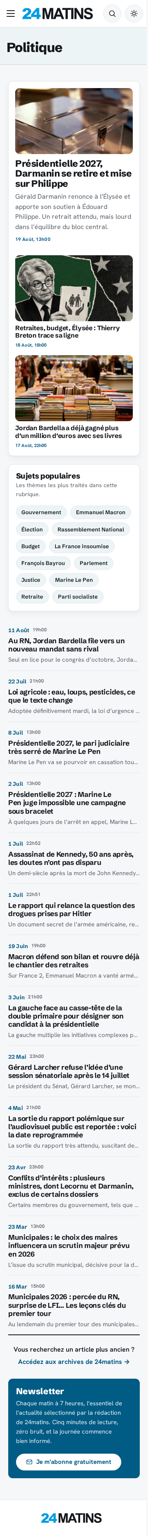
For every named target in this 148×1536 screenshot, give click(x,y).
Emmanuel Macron (100, 512)
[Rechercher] (112, 14)
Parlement (94, 563)
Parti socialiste (78, 596)
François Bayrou (43, 563)
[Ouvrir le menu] (12, 13)
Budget (30, 546)
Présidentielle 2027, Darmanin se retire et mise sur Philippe (73, 173)
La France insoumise (82, 546)
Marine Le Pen (74, 579)
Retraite (32, 596)
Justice (30, 579)
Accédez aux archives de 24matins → (74, 1361)
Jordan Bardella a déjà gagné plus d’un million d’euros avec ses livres (68, 432)
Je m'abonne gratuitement (73, 1462)
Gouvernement (41, 512)
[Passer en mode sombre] (134, 14)
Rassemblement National (91, 529)
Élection (32, 529)
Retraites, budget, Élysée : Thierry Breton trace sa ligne (67, 332)
